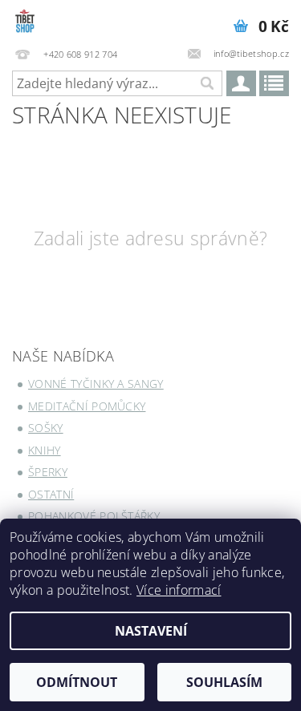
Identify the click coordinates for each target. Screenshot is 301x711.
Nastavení (151, 631)
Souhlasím (224, 682)
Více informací (178, 590)
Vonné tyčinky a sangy (96, 383)
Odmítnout (76, 682)
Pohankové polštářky (94, 515)
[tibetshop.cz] (70, 21)
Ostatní (51, 494)
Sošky (45, 427)
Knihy (44, 450)
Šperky (47, 471)
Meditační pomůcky (86, 406)
